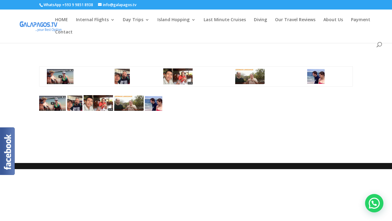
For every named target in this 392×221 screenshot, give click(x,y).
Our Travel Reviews (295, 19)
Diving (260, 19)
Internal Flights (92, 19)
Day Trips (133, 19)
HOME (61, 19)
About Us (333, 19)
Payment (360, 19)
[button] (374, 203)
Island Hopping (173, 19)
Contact (64, 32)
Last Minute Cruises (225, 19)
